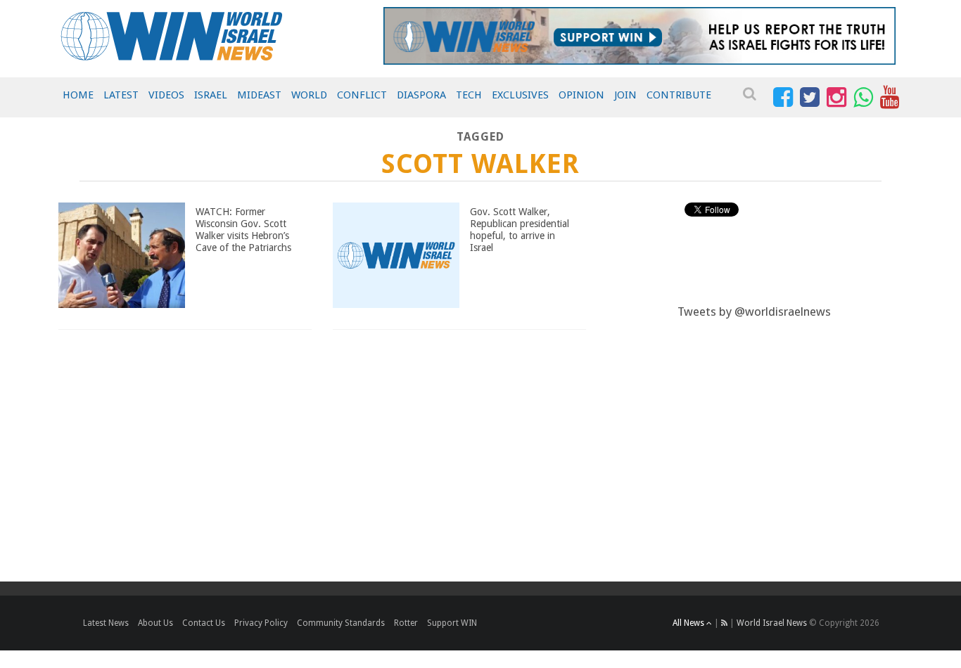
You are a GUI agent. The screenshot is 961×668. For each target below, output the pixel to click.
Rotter (406, 623)
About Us (155, 623)
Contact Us (203, 623)
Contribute (679, 95)
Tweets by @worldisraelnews (754, 311)
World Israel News (772, 623)
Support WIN (452, 623)
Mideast (259, 95)
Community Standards (341, 623)
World (309, 95)
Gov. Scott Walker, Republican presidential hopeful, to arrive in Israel (519, 229)
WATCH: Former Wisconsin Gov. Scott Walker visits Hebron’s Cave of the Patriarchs (243, 229)
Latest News (106, 623)
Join (625, 95)
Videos (166, 95)
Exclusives (520, 95)
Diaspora (421, 95)
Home (78, 95)
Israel (210, 95)
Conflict (362, 95)
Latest (121, 95)
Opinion (581, 95)
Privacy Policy (261, 623)
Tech (469, 95)
